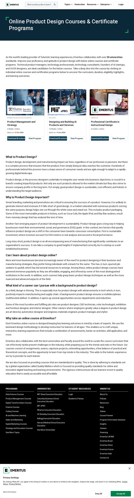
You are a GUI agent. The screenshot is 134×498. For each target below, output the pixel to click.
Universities (79, 4)
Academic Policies (76, 399)
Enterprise (105, 4)
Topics (67, 4)
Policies (103, 399)
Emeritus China (106, 445)
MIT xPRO (41, 406)
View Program (35, 138)
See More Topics (12, 432)
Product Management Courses (18, 399)
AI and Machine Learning (16, 415)
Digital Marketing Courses (16, 424)
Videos (103, 411)
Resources (91, 4)
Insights (103, 424)
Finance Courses (12, 407)
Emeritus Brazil (106, 441)
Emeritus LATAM (107, 437)
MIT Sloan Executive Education (49, 394)
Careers (103, 428)
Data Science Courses (15, 394)
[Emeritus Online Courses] (12, 4)
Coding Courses (12, 411)
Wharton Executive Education (49, 410)
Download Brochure (16, 138)
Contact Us (104, 458)
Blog (102, 407)
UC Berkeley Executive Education (50, 414)
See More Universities (46, 430)
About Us (104, 394)
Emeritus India (106, 454)
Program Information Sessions (112, 420)
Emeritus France (106, 449)
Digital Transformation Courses (19, 403)
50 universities (114, 57)
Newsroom (104, 403)
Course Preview (106, 415)
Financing (104, 432)
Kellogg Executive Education (48, 418)
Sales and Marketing (14, 420)
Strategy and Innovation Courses (19, 428)
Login (121, 4)
